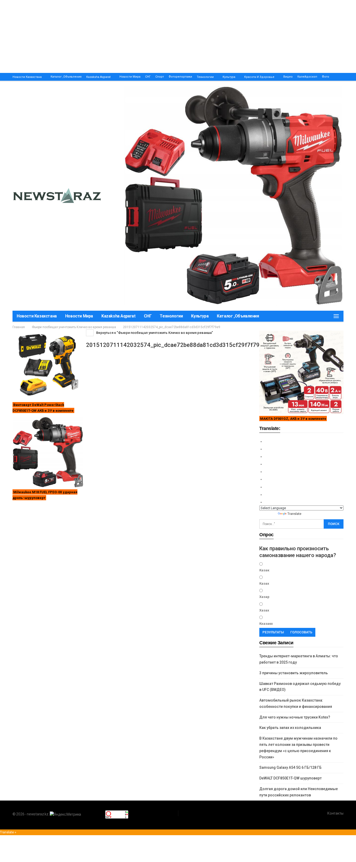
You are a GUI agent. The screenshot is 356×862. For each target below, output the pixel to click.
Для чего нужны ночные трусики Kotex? (294, 717)
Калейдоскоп (307, 76)
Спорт (159, 76)
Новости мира (129, 76)
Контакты (335, 813)
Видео (288, 76)
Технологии (205, 77)
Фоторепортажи (180, 76)
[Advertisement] (156, 36)
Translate (294, 514)
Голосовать (301, 632)
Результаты (273, 632)
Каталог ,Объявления (66, 76)
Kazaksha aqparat (98, 77)
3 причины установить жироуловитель (293, 673)
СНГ (148, 76)
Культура (229, 77)
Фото (325, 76)
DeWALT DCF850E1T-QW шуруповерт (290, 778)
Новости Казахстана (27, 77)
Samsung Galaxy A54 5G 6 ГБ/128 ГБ (290, 767)
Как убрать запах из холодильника (290, 728)
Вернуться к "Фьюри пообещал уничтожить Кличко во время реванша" (154, 333)
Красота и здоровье (259, 77)
